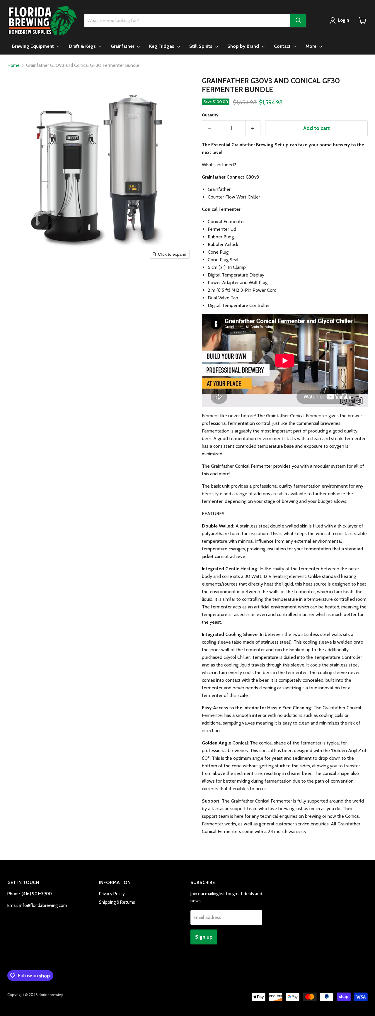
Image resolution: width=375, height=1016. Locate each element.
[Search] (298, 20)
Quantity (210, 115)
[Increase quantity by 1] (253, 128)
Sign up (204, 937)
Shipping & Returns (117, 902)
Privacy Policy (112, 893)
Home (13, 65)
